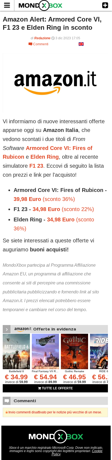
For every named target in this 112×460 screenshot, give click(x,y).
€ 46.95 (74, 377)
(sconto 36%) (44, 199)
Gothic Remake (74, 371)
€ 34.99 (16, 377)
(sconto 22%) (63, 209)
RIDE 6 (103, 371)
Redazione (42, 38)
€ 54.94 (45, 377)
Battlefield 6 (16, 371)
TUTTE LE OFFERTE (57, 388)
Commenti (38, 44)
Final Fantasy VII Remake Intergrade (55, 371)
